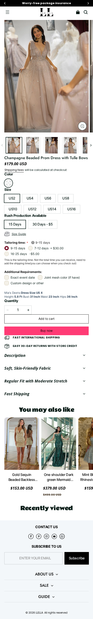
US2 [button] (12, 198)
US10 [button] (13, 209)
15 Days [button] (15, 224)
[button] (7, 12)
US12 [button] (32, 209)
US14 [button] (52, 209)
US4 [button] (30, 198)
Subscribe (77, 558)
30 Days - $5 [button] (42, 224)
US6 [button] (48, 198)
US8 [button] (65, 198)
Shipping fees (14, 170)
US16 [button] (71, 209)
